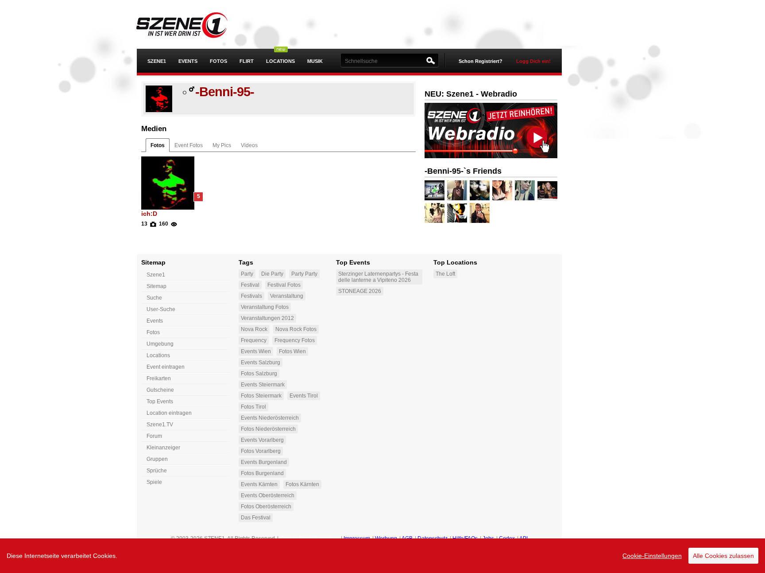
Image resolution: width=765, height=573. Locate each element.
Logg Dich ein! (533, 61)
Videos (249, 145)
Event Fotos (188, 145)
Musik (315, 61)
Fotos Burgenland (262, 473)
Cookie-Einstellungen (652, 555)
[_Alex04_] (457, 190)
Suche (154, 298)
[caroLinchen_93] (457, 213)
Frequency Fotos (294, 340)
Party (247, 274)
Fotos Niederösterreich (268, 429)
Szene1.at (189, 24)
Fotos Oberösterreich (266, 506)
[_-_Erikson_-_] (480, 190)
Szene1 (156, 275)
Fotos (218, 61)
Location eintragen (169, 413)
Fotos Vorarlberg (261, 451)
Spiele (154, 482)
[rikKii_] (525, 190)
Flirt (247, 61)
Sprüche (157, 471)
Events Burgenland (264, 462)
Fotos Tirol (253, 407)
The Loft (445, 274)
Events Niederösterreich (270, 418)
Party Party (304, 274)
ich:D (149, 213)
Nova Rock (254, 329)
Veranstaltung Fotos (265, 307)
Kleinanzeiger (163, 447)
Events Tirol (304, 396)
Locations (280, 61)
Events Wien (256, 351)
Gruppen (157, 459)
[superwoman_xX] (502, 190)
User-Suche (161, 309)
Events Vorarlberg (262, 440)
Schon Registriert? (480, 61)
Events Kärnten (259, 484)
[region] (382, 555)
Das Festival (255, 518)
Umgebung (160, 344)
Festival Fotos (284, 285)
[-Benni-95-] (159, 110)
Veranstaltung (286, 296)
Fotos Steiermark (261, 396)
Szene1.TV (160, 424)
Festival (250, 285)
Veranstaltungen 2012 (267, 318)
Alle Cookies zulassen (723, 555)
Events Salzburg (260, 362)
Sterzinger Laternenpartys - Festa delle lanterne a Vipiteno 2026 (378, 277)
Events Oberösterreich (267, 495)
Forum (154, 436)
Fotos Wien (292, 351)
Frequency (254, 340)
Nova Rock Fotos (296, 329)
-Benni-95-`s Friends (463, 171)
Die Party (272, 274)
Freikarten (159, 378)
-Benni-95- (224, 92)
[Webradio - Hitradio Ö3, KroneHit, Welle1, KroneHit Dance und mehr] (491, 156)
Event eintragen (166, 367)
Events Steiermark (263, 385)
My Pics (221, 145)
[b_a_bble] (480, 213)
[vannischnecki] (434, 213)
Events (187, 61)
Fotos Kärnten (302, 484)
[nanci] (434, 190)
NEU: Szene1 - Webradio (471, 94)
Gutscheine (160, 390)
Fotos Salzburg (259, 373)
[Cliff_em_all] (547, 190)
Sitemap (156, 286)
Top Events (160, 401)
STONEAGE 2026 (359, 291)
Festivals (251, 296)
